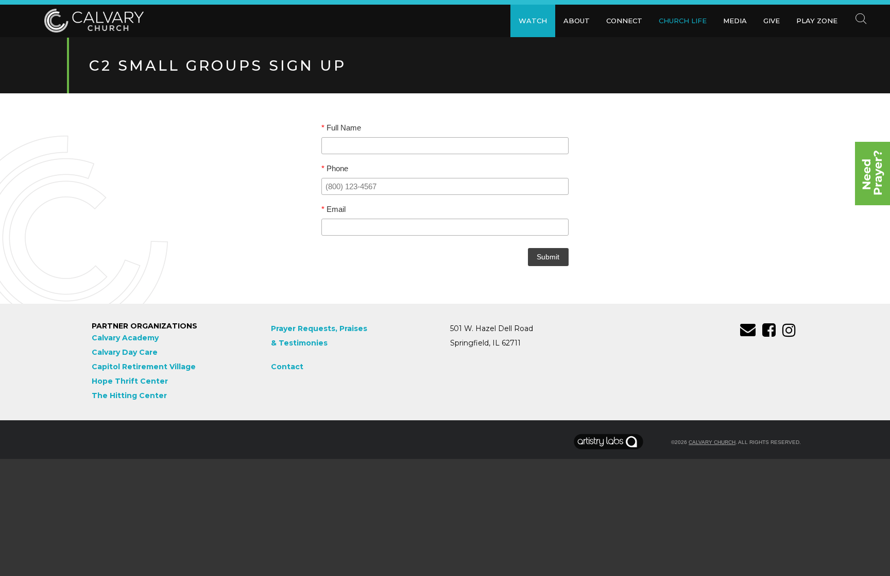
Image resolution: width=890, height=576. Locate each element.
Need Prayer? (872, 173)
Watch (533, 21)
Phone (334, 168)
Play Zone (816, 21)
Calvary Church (712, 442)
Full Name (341, 128)
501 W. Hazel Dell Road (491, 328)
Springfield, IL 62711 (485, 343)
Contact (287, 366)
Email (333, 209)
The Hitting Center (129, 395)
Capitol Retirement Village (144, 366)
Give (771, 21)
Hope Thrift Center (130, 381)
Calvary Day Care (125, 352)
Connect (624, 21)
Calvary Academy (125, 337)
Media (735, 21)
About (576, 21)
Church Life (683, 21)
